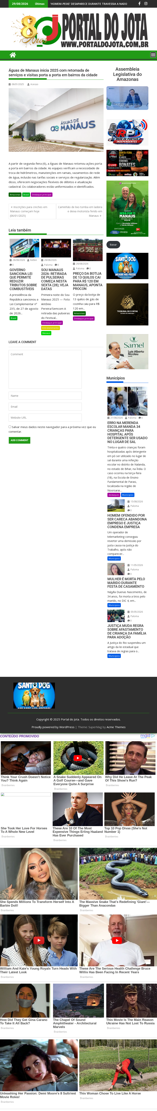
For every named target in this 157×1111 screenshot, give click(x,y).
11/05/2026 (136, 565)
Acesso (34, 84)
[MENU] (153, 54)
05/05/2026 (136, 611)
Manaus (46, 333)
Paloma (48, 264)
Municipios (127, 494)
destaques (114, 494)
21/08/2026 (116, 417)
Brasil (26, 194)
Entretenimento (50, 327)
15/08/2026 (136, 501)
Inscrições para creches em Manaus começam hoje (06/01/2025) (28, 211)
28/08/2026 (18, 260)
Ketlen (33, 260)
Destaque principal (41, 194)
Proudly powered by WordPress (53, 727)
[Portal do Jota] (78, 48)
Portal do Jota (70, 719)
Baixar (113, 244)
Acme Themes (116, 727)
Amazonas (15, 194)
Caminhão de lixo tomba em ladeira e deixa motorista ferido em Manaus (80, 211)
